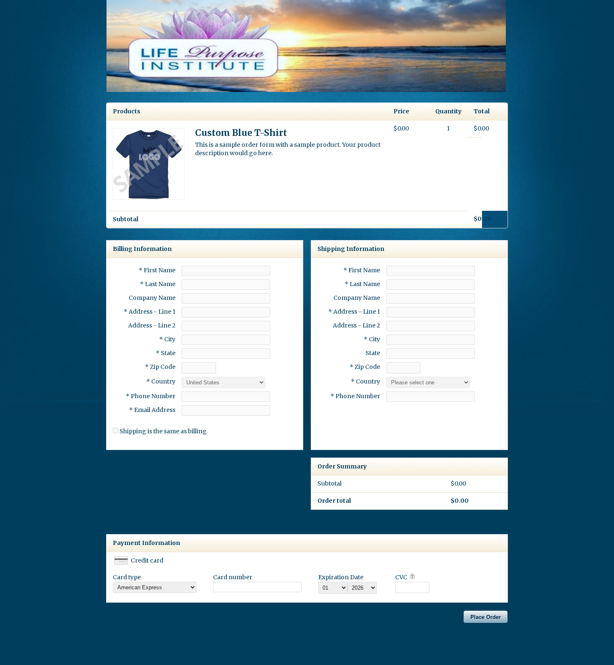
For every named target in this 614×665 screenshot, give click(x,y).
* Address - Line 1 (149, 311)
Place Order (485, 617)
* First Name (157, 270)
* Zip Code (160, 367)
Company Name (152, 298)
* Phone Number (355, 396)
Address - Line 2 (151, 325)
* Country (160, 381)
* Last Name (157, 284)
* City (167, 339)
